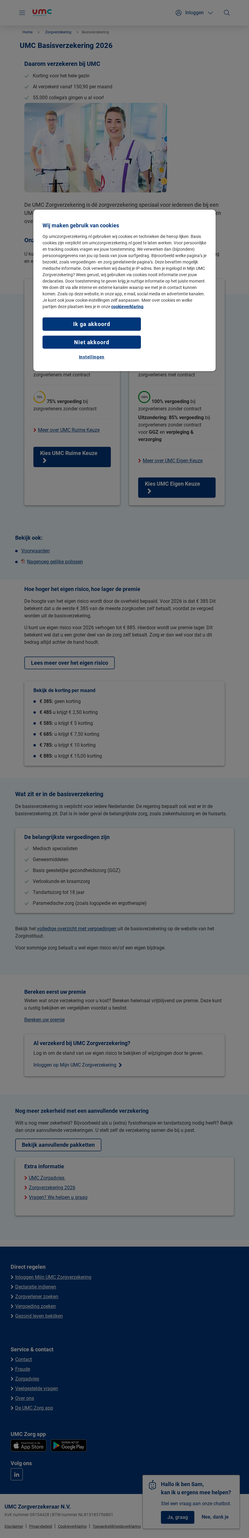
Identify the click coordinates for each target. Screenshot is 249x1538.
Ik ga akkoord (91, 324)
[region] (124, 290)
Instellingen (91, 357)
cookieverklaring (127, 306)
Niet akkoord (91, 342)
